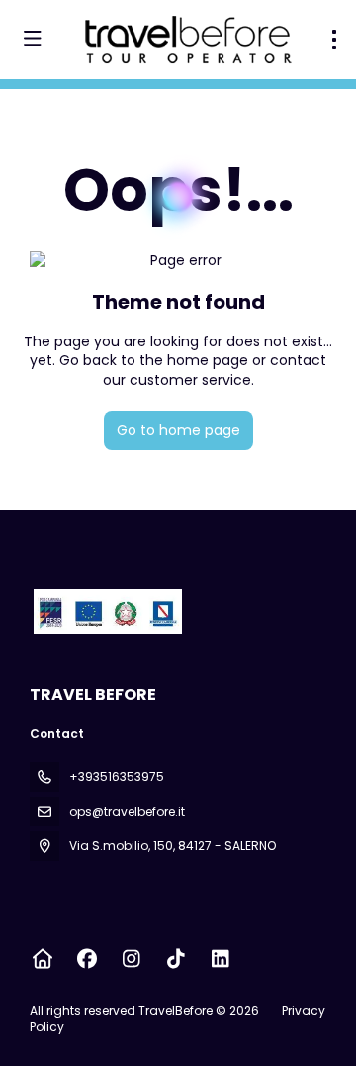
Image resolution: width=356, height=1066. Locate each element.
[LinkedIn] (220, 959)
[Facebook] (86, 959)
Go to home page (178, 429)
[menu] (334, 39)
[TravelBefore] (106, 612)
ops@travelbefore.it (127, 811)
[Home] (42, 959)
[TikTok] (175, 959)
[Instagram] (131, 959)
